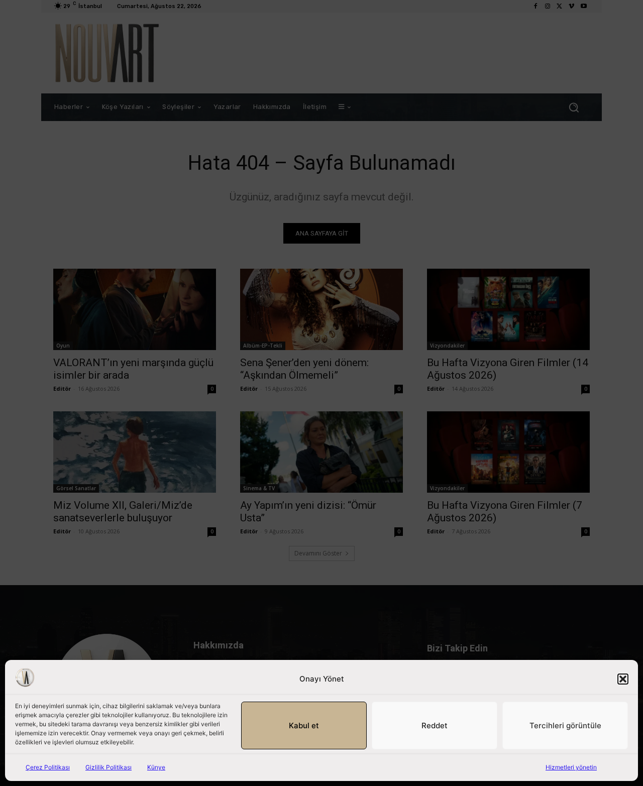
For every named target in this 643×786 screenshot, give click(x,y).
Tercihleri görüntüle (565, 725)
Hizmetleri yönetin (571, 767)
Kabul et (304, 725)
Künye (156, 767)
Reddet (434, 725)
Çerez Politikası (48, 767)
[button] (623, 679)
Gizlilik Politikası (108, 767)
